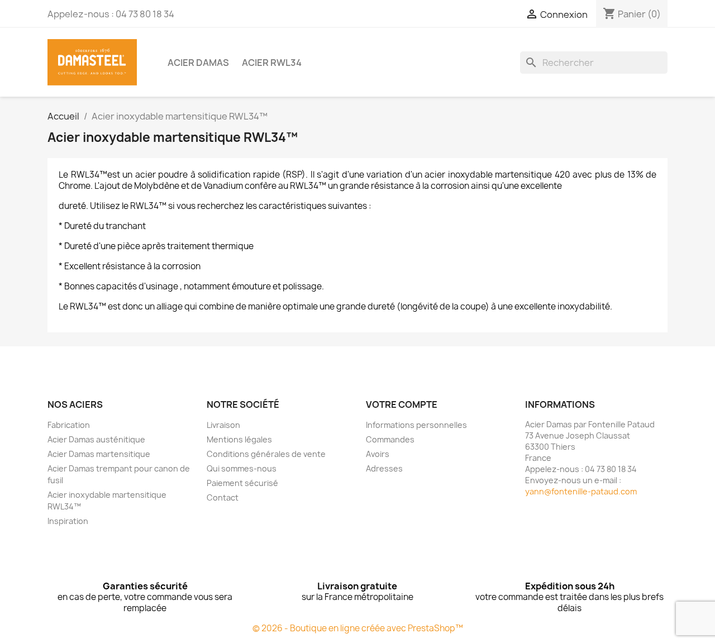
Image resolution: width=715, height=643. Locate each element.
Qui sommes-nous (242, 468)
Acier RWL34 (272, 62)
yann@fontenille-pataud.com (581, 491)
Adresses (384, 468)
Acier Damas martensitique (98, 454)
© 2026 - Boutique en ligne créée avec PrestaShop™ (357, 628)
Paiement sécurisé (242, 483)
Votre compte (401, 404)
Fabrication (68, 425)
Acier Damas (198, 62)
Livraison (223, 425)
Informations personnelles (416, 425)
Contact (223, 497)
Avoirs (377, 454)
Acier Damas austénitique (96, 439)
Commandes (390, 439)
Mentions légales (239, 439)
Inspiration (67, 521)
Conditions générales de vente (266, 454)
